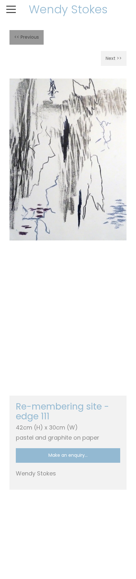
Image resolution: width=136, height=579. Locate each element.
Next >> (114, 58)
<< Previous (26, 37)
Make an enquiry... (68, 455)
